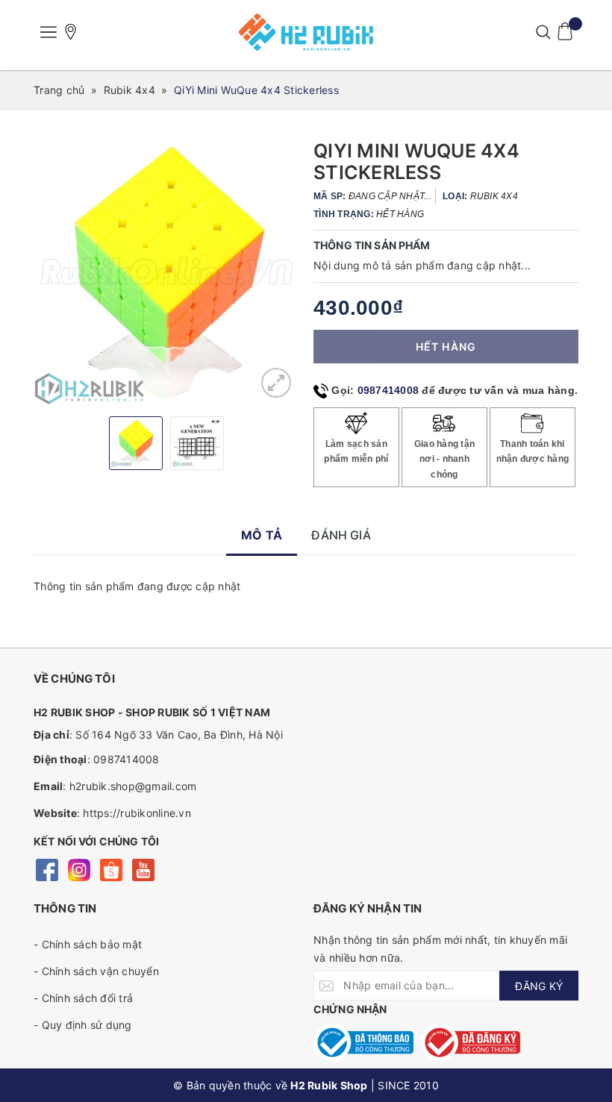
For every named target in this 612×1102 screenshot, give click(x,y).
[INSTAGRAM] (79, 869)
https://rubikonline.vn (137, 813)
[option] (166, 272)
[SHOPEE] (111, 869)
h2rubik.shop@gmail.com (133, 786)
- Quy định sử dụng (83, 1024)
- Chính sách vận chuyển (96, 971)
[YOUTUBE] (143, 869)
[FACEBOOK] (47, 869)
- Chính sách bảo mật (88, 944)
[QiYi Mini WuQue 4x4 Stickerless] (276, 383)
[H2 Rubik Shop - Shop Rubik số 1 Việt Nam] (306, 32)
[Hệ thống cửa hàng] (71, 32)
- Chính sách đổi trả (83, 998)
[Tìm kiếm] (543, 32)
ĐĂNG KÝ (539, 986)
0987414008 (388, 390)
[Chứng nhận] (363, 1042)
